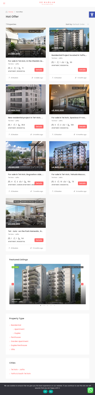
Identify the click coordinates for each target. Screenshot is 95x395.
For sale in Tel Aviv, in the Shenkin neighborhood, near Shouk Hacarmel (41, 61)
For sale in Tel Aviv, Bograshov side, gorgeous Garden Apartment (39, 174)
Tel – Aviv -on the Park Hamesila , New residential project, (35, 231)
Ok (45, 391)
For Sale (32, 31)
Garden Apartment (19, 341)
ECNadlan (14, 78)
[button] (92, 15)
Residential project (64, 31)
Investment (54, 34)
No (51, 391)
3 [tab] (49, 306)
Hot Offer (39, 31)
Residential (16, 325)
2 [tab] (45, 306)
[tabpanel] (47, 284)
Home (10, 12)
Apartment (19, 329)
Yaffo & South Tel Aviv (21, 373)
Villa (13, 349)
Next (82, 284)
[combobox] (81, 24)
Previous (13, 284)
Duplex (17, 333)
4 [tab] (52, 306)
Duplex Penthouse (19, 345)
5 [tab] (55, 306)
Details (39, 70)
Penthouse (16, 337)
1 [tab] (42, 306)
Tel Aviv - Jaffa (18, 369)
